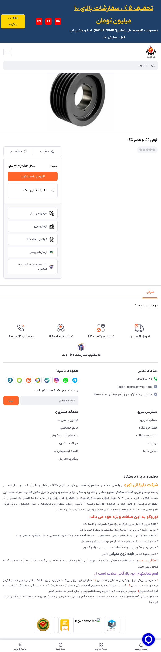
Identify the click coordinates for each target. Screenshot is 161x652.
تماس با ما (150, 451)
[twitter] (38, 380)
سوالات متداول (68, 443)
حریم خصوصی (69, 428)
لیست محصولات (147, 435)
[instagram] (56, 380)
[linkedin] (28, 380)
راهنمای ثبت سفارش (64, 435)
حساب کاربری (149, 420)
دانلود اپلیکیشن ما (66, 451)
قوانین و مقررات (67, 420)
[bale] (47, 380)
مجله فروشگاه (148, 428)
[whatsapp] (65, 380)
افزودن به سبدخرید (33, 176)
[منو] (7, 52)
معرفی (150, 292)
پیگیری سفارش (68, 459)
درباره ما (152, 443)
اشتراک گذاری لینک (34, 190)
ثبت (11, 401)
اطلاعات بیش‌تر (13, 21)
